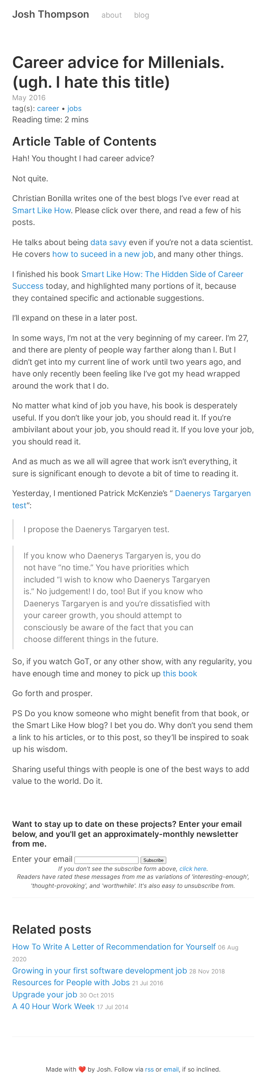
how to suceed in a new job (102, 254)
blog (141, 14)
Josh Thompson (50, 14)
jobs (75, 108)
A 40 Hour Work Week (70, 1006)
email (171, 1069)
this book (180, 673)
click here (192, 868)
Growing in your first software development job (118, 971)
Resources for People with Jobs (87, 982)
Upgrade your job (63, 994)
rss (149, 1069)
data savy (108, 242)
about (111, 14)
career (48, 108)
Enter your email (42, 859)
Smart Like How (41, 210)
